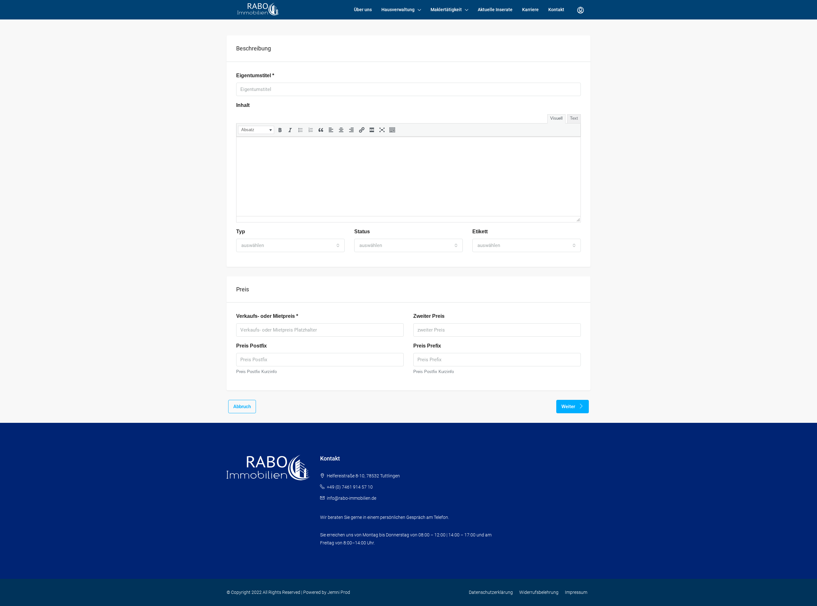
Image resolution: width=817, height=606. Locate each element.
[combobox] (290, 245)
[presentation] (256, 130)
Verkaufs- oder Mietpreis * (267, 316)
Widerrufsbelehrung (538, 592)
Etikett (480, 231)
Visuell (556, 118)
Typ (240, 231)
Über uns (363, 9)
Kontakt (556, 9)
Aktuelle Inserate (495, 9)
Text (574, 118)
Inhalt (243, 105)
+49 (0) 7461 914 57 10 (350, 487)
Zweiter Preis (429, 316)
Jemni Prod (338, 592)
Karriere (530, 9)
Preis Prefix (427, 345)
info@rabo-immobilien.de (351, 498)
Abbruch (242, 406)
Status (362, 231)
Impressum (576, 592)
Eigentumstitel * (255, 75)
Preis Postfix (251, 345)
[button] (256, 130)
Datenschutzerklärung (491, 592)
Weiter (568, 406)
